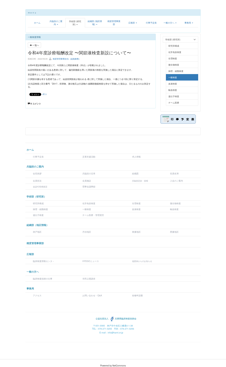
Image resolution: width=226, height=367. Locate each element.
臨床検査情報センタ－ (43, 261)
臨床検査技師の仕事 (43, 278)
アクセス (37, 295)
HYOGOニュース (90, 261)
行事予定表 (38, 156)
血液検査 (136, 209)
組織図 (135, 173)
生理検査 (136, 203)
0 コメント (35, 103)
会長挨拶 (37, 173)
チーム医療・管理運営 (93, 215)
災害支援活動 (88, 156)
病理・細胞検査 (40, 209)
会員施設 (86, 180)
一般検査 (86, 209)
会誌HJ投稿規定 (40, 187)
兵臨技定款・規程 (140, 181)
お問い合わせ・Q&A (92, 295)
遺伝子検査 (38, 215)
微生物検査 (175, 203)
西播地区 (174, 231)
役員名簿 (174, 173)
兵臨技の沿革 (88, 173)
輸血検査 (174, 209)
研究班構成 (38, 203)
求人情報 (136, 156)
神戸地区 (37, 231)
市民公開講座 (88, 278)
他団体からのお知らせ (142, 261)
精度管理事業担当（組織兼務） (66, 58)
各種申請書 (137, 295)
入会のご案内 (176, 180)
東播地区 (136, 231)
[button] (56, 22)
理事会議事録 (88, 186)
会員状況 (37, 180)
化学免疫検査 (88, 203)
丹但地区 (86, 231)
